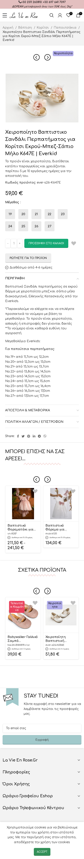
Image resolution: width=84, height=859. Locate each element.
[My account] (60, 15)
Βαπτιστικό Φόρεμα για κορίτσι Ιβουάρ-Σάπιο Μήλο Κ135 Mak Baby (59, 528)
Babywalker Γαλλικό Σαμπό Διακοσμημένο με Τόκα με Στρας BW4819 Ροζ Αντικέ (23, 639)
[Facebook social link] (18, 436)
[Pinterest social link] (28, 436)
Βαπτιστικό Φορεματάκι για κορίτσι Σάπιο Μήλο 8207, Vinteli (22, 528)
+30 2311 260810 (31, 2)
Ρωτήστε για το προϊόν (28, 258)
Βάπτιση (25, 27)
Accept (42, 851)
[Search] (51, 15)
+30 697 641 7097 (54, 2)
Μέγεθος (12, 202)
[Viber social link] (45, 436)
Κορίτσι (43, 27)
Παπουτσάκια (65, 27)
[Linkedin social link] (34, 436)
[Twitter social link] (23, 436)
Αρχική (8, 27)
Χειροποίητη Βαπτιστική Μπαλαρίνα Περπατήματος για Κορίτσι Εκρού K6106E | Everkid (60, 639)
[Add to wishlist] (35, 491)
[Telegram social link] (39, 436)
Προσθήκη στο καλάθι (46, 243)
